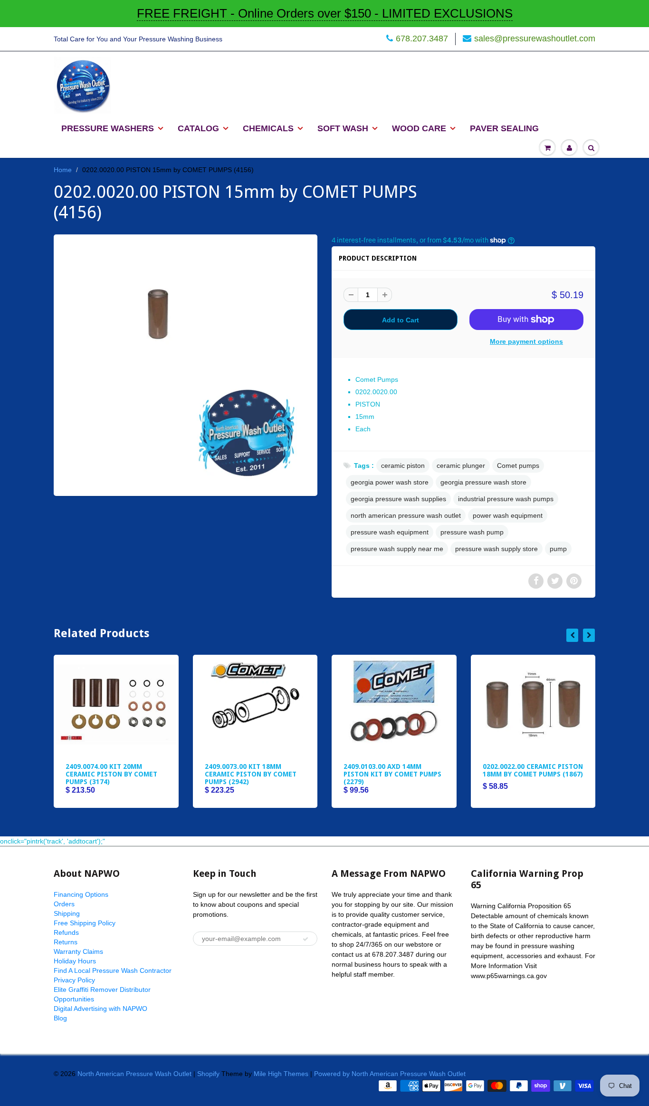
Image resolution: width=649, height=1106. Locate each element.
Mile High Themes (281, 1073)
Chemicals (268, 128)
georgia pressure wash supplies (398, 499)
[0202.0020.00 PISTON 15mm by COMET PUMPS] (185, 364)
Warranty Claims (78, 951)
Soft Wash (342, 128)
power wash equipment (508, 515)
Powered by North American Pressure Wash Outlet (390, 1073)
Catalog (198, 128)
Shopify (208, 1073)
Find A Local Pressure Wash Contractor (113, 970)
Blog (60, 1018)
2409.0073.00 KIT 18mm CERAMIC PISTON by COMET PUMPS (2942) (250, 774)
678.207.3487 (422, 38)
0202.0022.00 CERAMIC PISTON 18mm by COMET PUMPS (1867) (533, 770)
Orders (64, 904)
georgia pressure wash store (483, 482)
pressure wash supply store (496, 549)
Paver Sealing (504, 128)
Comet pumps (518, 465)
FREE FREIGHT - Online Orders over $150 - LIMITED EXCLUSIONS (325, 13)
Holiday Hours (75, 961)
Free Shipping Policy (84, 923)
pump (558, 549)
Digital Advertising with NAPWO (100, 1008)
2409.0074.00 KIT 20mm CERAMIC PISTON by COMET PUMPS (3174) (111, 774)
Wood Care (419, 128)
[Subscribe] (305, 939)
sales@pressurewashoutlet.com (534, 38)
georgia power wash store (390, 482)
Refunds (66, 932)
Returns (65, 942)
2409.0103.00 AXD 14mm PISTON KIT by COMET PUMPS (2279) (392, 774)
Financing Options (81, 894)
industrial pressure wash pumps (506, 499)
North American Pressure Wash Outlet (134, 1073)
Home (63, 170)
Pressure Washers (107, 128)
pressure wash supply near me (397, 549)
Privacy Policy (74, 980)
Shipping (67, 913)
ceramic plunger (461, 465)
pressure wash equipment (390, 532)
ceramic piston (403, 465)
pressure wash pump (472, 532)
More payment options (526, 341)
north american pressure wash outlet (406, 515)
